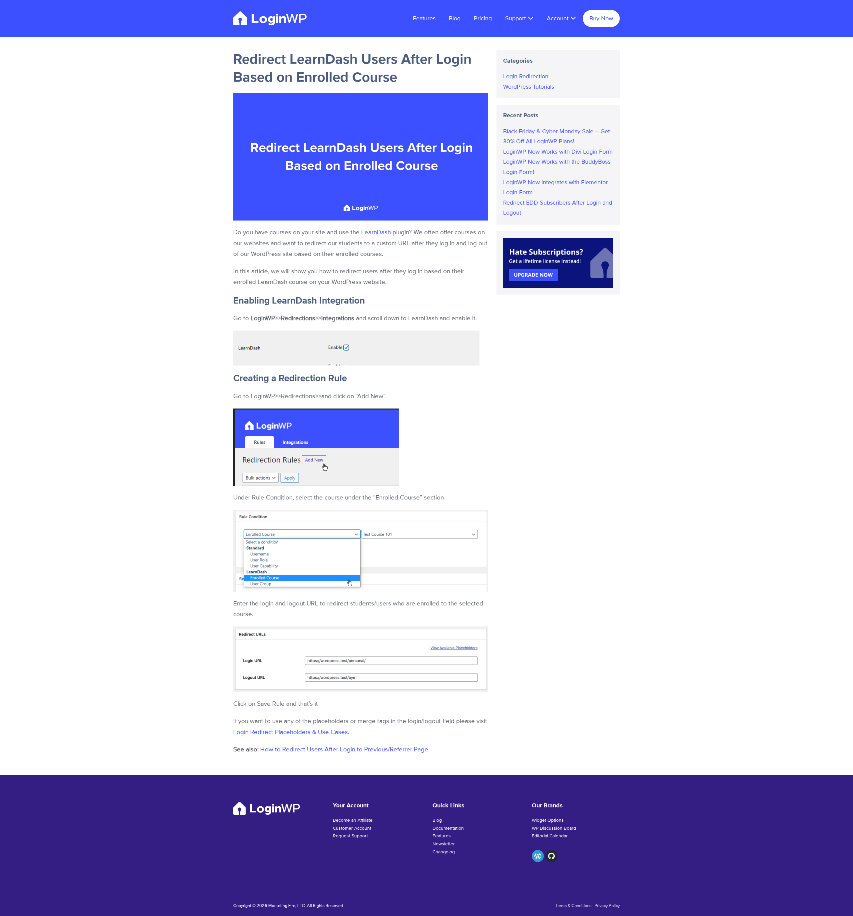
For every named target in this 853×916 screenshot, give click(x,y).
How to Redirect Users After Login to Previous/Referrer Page (344, 749)
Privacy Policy (607, 905)
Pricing (483, 18)
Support (516, 18)
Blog (454, 18)
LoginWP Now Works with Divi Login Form (558, 151)
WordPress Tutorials (528, 86)
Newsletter (443, 844)
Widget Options (548, 820)
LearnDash (376, 232)
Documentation (448, 828)
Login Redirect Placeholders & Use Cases (290, 732)
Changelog (443, 852)
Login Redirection (525, 76)
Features (424, 18)
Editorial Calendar (550, 836)
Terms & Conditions (573, 905)
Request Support (350, 836)
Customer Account (352, 828)
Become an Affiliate (353, 820)
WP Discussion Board (554, 828)
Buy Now (601, 18)
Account (558, 18)
